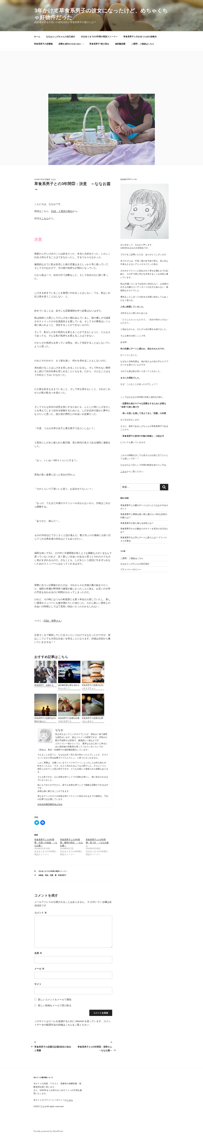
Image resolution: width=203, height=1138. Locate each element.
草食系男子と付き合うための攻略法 (140, 36)
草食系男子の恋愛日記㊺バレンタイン (92, 719)
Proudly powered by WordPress (48, 1131)
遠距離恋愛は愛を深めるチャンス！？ (68, 686)
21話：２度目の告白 (62, 211)
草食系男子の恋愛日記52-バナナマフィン (93, 686)
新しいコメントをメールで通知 (54, 999)
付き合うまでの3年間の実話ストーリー (99, 36)
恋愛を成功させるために (70, 44)
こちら (45, 218)
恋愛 (51, 875)
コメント (40, 912)
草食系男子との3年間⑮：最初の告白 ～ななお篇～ (71, 842)
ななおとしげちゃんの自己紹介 (60, 36)
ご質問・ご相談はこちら (142, 44)
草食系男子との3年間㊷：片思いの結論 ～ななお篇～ (45, 842)
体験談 (40, 875)
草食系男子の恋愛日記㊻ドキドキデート (68, 719)
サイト (37, 984)
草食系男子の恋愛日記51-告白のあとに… (45, 719)
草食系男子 (62, 875)
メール (39, 968)
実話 (46, 875)
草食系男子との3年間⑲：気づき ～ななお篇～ (97, 842)
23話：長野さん (52, 620)
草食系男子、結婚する (44, 685)
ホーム (37, 36)
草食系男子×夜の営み (99, 44)
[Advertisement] (101, 71)
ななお (53, 179)
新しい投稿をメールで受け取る (54, 1005)
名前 (38, 953)
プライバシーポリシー (130, 569)
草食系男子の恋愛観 (43, 44)
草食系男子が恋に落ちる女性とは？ (137, 523)
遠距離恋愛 (120, 44)
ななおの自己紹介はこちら (49, 804)
